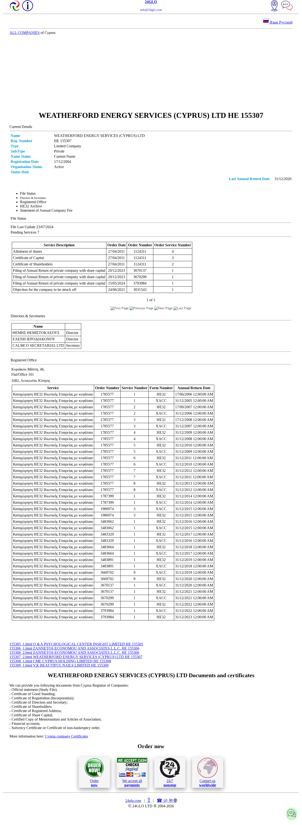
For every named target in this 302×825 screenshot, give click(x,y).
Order (94, 783)
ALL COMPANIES (24, 33)
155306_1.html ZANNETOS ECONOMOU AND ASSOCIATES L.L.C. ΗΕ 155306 (74, 648)
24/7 (170, 783)
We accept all (132, 783)
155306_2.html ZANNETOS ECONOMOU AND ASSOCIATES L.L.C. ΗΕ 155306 (74, 653)
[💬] (287, 6)
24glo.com (133, 801)
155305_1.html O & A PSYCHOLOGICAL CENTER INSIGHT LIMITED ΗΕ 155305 (76, 644)
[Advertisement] (151, 73)
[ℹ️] (27, 5)
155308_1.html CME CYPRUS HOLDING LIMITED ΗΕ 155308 (60, 661)
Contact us (207, 783)
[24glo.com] (15, 6)
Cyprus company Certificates (66, 736)
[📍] (274, 6)
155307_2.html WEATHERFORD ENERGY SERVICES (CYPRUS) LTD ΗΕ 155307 (75, 657)
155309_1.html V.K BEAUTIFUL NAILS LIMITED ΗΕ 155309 (59, 665)
